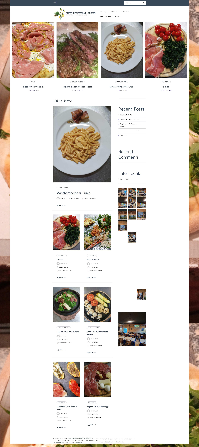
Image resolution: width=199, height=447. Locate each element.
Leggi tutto (60, 205)
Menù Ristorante (105, 16)
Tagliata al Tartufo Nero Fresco (33, 86)
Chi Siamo (114, 12)
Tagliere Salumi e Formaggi (97, 406)
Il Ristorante (125, 12)
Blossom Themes (58, 443)
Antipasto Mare (165, 86)
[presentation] (12, 46)
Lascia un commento (90, 198)
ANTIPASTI (121, 82)
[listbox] (99, 57)
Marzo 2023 (124, 179)
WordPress (78, 443)
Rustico (121, 86)
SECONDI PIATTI (33, 82)
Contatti (117, 16)
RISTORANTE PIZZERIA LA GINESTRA (81, 13)
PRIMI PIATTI (77, 82)
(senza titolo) (126, 115)
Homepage (103, 12)
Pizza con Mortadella (129, 119)
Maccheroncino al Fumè (77, 86)
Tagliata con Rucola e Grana (68, 331)
